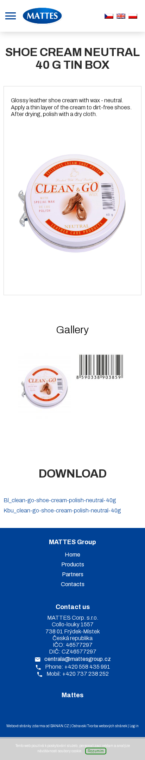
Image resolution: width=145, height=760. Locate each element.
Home (72, 555)
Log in (134, 726)
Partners (72, 574)
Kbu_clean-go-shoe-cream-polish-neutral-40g (62, 510)
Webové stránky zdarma (25, 726)
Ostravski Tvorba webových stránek (99, 726)
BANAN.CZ (59, 726)
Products (72, 564)
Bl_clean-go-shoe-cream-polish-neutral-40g (60, 500)
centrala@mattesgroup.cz (77, 659)
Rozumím (96, 751)
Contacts (72, 584)
